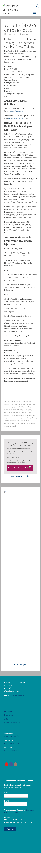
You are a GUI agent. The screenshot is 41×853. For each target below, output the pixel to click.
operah (26, 415)
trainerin (27, 423)
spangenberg (19, 420)
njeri (10, 410)
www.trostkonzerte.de (12, 743)
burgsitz (6, 404)
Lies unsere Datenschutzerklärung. (19, 811)
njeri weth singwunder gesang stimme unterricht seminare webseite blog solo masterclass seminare (19, 412)
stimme (26, 420)
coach (12, 404)
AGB (6, 719)
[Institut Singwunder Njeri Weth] (12, 13)
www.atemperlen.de (11, 736)
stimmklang (19, 423)
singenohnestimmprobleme (27, 418)
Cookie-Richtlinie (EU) (12, 722)
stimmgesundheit (9, 423)
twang (33, 423)
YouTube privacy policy (13, 457)
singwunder (8, 420)
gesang (16, 407)
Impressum (8, 711)
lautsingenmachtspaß (25, 407)
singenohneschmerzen (11, 418)
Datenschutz (8, 715)
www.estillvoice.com (15, 111)
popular (31, 415)
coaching (17, 404)
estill (30, 404)
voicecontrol (8, 426)
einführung (24, 404)
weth (14, 426)
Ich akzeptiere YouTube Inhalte (18, 468)
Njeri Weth (25, 34)
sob (13, 420)
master (6, 410)
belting (28, 401)
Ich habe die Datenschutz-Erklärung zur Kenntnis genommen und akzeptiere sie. (19, 820)
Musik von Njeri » (20, 664)
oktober (20, 415)
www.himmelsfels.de (11, 750)
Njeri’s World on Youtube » (20, 476)
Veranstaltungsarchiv (13, 401)
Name (6, 792)
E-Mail (7, 801)
